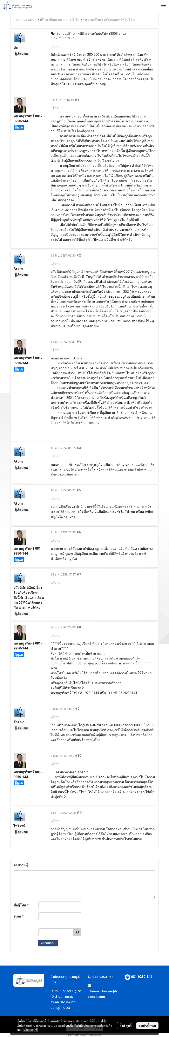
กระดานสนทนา (25, 19)
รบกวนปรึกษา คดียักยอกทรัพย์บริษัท (109, 19)
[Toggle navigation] (163, 5)
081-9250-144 (141, 976)
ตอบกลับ (49, 943)
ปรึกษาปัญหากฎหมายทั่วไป (59, 19)
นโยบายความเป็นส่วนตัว (97, 1025)
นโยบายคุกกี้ (30, 1030)
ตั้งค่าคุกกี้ (125, 1025)
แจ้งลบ (55, 46)
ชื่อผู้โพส (21, 905)
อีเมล (19, 916)
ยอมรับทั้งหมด (147, 1025)
